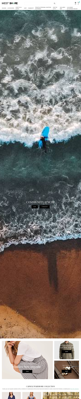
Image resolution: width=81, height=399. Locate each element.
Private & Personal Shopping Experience (43, 8)
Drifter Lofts (55, 8)
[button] (39, 397)
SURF (25, 8)
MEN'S (45, 208)
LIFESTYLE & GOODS (18, 8)
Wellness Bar (62, 8)
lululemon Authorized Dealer (72, 8)
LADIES (36, 208)
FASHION (4, 8)
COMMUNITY (31, 8)
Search (54, 3)
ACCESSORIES (11, 8)
